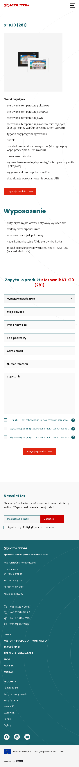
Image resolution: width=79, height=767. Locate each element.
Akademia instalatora (18, 653)
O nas (7, 634)
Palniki (7, 719)
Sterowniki (9, 712)
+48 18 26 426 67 (20, 606)
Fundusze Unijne (22, 751)
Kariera (9, 665)
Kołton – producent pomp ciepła (25, 641)
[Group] (27, 737)
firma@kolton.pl (20, 624)
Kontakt (9, 672)
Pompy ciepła (11, 688)
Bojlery (7, 725)
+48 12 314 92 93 (20, 612)
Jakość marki (12, 647)
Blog (7, 659)
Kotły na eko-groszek (15, 694)
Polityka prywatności (45, 751)
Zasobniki (9, 706)
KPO (62, 751)
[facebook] (7, 737)
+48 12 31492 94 (20, 618)
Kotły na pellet (11, 700)
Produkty (10, 681)
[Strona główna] (16, 5)
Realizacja (10, 761)
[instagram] (17, 737)
